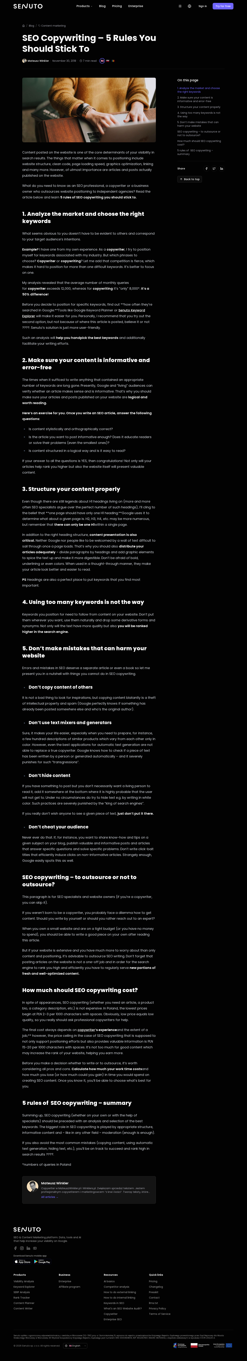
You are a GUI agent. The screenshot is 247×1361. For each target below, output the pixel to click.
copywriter (86, 1030)
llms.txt (153, 1303)
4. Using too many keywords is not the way (198, 114)
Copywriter (111, 1314)
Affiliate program (69, 1287)
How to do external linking (120, 1292)
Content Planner (24, 1303)
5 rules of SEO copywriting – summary (195, 152)
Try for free (223, 6)
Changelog (156, 1287)
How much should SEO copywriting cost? (199, 142)
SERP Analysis (22, 1292)
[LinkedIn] (28, 1248)
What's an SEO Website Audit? (123, 1308)
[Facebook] (15, 1248)
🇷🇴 (113, 61)
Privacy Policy (157, 1308)
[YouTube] (35, 1248)
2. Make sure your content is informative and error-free (195, 99)
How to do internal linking (119, 1297)
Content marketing (53, 26)
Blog (102, 6)
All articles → (49, 1197)
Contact (154, 1297)
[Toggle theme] (180, 6)
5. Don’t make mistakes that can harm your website (198, 124)
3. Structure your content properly (198, 107)
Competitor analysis (116, 1287)
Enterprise (135, 6)
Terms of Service (160, 1314)
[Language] (189, 6)
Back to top (192, 179)
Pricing (117, 6)
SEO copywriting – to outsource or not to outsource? (198, 133)
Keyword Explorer (24, 1287)
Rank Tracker (22, 1297)
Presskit (153, 1292)
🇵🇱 (107, 61)
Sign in (203, 6)
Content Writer (23, 1308)
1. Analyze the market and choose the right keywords (198, 90)
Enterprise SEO (113, 1319)
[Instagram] (22, 1248)
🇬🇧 (102, 61)
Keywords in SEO (114, 1303)
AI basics (109, 1281)
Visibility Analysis (24, 1281)
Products (83, 6)
